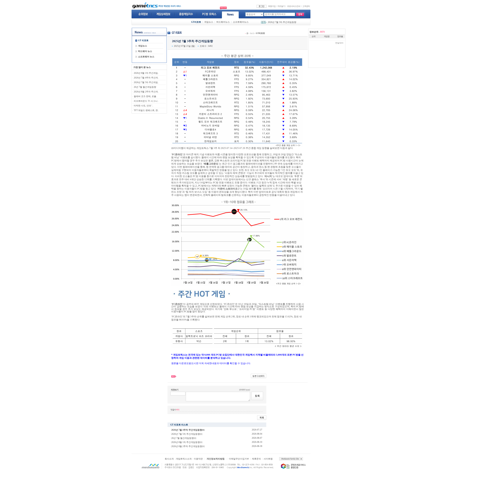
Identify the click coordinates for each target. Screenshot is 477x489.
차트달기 (281, 6)
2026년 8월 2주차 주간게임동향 (186, 446)
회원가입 (272, 6)
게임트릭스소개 (184, 459)
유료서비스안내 (293, 6)
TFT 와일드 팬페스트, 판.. (146, 110)
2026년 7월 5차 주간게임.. (146, 82)
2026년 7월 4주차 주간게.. (146, 77)
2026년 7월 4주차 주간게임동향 (186, 430)
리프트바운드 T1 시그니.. (146, 101)
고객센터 (306, 6)
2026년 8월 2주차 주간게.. (146, 91)
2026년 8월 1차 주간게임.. (146, 73)
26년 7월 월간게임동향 (279, 22)
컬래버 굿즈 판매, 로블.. (145, 96)
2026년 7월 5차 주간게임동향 (185, 434)
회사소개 (169, 459)
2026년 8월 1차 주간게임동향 (185, 442)
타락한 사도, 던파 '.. (143, 105)
